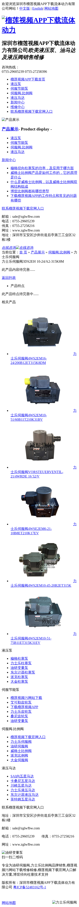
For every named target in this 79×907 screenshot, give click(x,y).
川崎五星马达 (21, 785)
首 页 (23, 252)
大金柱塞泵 (19, 681)
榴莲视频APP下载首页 (28, 79)
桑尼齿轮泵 (19, 716)
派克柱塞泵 (19, 677)
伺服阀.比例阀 (21, 93)
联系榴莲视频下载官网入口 (32, 111)
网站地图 (51, 8)
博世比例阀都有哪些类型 (30, 191)
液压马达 (18, 98)
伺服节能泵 (19, 88)
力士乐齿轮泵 (21, 711)
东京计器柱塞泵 (23, 672)
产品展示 (10, 129)
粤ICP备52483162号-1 (29, 887)
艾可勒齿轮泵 (21, 702)
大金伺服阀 (19, 760)
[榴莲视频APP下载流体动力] (39, 30)
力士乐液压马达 (23, 790)
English (37, 8)
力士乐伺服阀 (21, 741)
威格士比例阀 (21, 751)
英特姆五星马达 (23, 799)
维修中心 (18, 107)
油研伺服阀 (19, 746)
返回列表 (9, 278)
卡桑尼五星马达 (23, 781)
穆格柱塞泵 (19, 658)
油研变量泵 (19, 668)
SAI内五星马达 (22, 776)
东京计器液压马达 (25, 795)
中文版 (24, 8)
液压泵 (16, 84)
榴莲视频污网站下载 (26, 698)
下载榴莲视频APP (24, 707)
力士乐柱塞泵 (21, 663)
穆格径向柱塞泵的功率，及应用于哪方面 (42, 168)
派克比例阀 (19, 755)
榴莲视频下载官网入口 (28, 737)
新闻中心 (18, 102)
